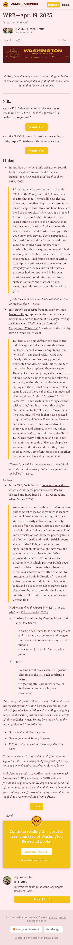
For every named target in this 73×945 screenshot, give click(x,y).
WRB (49, 607)
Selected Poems (53, 490)
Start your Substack (27, 929)
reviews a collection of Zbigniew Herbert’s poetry (39, 487)
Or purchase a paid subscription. (36, 860)
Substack (20, 937)
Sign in (66, 4)
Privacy (53, 917)
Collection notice (36, 920)
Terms (62, 917)
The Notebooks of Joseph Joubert (43, 177)
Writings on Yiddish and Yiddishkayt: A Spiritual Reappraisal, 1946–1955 (39, 323)
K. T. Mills (39, 29)
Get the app (53, 929)
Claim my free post (36, 851)
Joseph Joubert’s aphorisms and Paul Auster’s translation (38, 172)
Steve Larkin (22, 29)
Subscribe (53, 4)
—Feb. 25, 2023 (37, 612)
